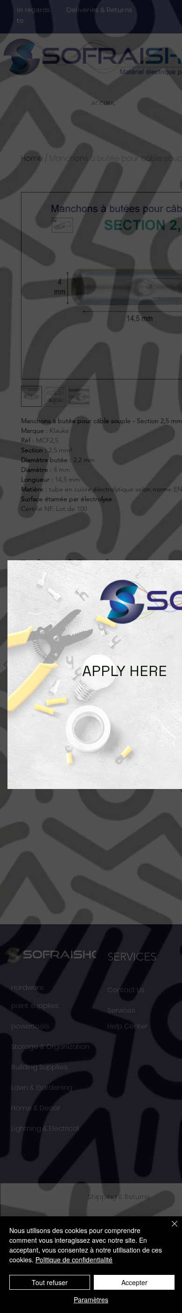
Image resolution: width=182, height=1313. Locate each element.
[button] (24, 665)
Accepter (134, 1282)
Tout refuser (50, 1282)
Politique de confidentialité (73, 1259)
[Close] (169, 1229)
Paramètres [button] (91, 1299)
